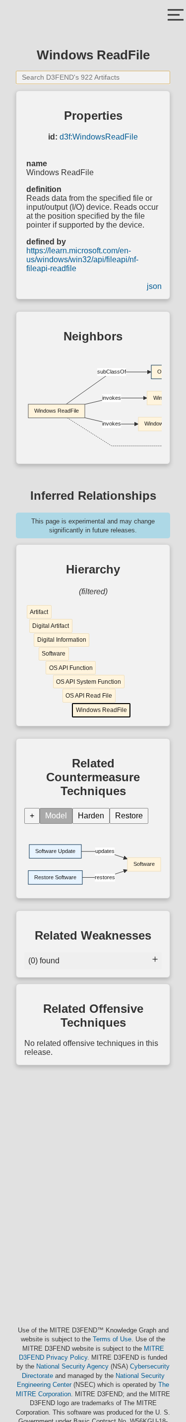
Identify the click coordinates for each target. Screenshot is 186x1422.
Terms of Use (112, 1339)
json (154, 286)
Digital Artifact (50, 625)
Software (53, 653)
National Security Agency (72, 1366)
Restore (129, 815)
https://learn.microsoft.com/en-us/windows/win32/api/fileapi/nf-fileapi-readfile (82, 259)
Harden (91, 815)
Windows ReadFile (101, 710)
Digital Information (61, 639)
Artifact (39, 612)
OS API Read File (88, 695)
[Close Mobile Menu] (176, 16)
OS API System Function (88, 681)
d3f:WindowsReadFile (99, 137)
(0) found (44, 960)
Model (56, 815)
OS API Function (71, 667)
